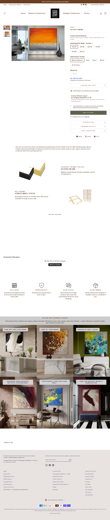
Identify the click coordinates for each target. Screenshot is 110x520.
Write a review (55, 264)
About (5, 4)
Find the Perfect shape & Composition (91, 382)
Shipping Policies (8, 476)
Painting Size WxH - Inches (81, 43)
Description (88, 122)
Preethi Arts (56, 471)
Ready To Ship (89, 476)
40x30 (74, 47)
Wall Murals (89, 495)
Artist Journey (57, 479)
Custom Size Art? (88, 85)
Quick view (15, 235)
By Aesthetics (89, 474)
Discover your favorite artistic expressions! (18, 382)
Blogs (54, 487)
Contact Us (26, 4)
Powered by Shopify (55, 513)
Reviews (55, 489)
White (102, 60)
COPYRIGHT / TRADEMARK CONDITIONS (15, 489)
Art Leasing (88, 489)
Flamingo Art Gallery (15, 4)
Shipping (73, 80)
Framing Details (88, 126)
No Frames (76, 65)
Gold (87, 60)
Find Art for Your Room (15, 329)
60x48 (90, 47)
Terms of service (8, 487)
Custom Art (88, 479)
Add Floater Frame (77, 57)
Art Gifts (88, 484)
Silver (95, 60)
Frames (87, 481)
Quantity (73, 70)
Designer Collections (71, 13)
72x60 (97, 47)
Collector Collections (37, 13)
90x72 (82, 51)
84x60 (74, 51)
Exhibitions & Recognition (61, 484)
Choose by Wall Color (88, 329)
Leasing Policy (7, 481)
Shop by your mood (49, 329)
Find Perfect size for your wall (54, 382)
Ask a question (88, 130)
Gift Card (88, 492)
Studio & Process (58, 481)
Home (23, 13)
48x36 (82, 47)
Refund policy (7, 479)
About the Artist (58, 476)
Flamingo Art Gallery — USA (61, 474)
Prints (87, 13)
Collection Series (90, 471)
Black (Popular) (77, 60)
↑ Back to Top (8, 442)
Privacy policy (7, 484)
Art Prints (88, 487)
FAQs (5, 471)
